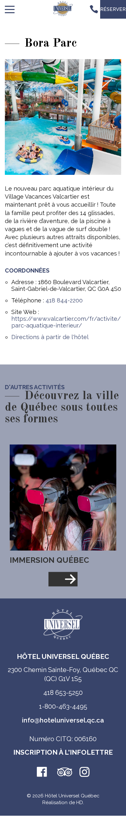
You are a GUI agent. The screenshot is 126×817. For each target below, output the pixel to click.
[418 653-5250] (93, 9)
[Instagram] (84, 772)
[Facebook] (41, 772)
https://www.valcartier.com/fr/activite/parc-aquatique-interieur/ (66, 322)
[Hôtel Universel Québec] (63, 9)
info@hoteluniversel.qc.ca (63, 720)
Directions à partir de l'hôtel (50, 337)
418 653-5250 (63, 692)
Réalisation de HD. (63, 802)
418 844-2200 (64, 300)
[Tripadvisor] (63, 772)
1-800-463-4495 (63, 706)
